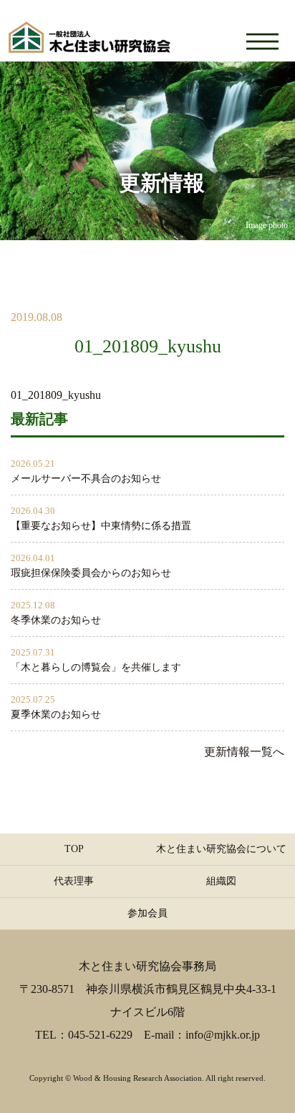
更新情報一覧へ (244, 752)
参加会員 (147, 913)
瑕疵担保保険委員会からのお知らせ (91, 573)
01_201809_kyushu (56, 395)
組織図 (221, 881)
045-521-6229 (100, 1035)
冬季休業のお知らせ (56, 620)
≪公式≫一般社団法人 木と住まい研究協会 (89, 30)
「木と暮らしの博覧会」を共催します (96, 667)
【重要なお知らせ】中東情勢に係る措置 (101, 525)
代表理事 (74, 881)
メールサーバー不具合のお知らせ (86, 478)
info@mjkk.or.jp (222, 1035)
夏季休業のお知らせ (56, 714)
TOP (74, 849)
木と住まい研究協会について (221, 849)
